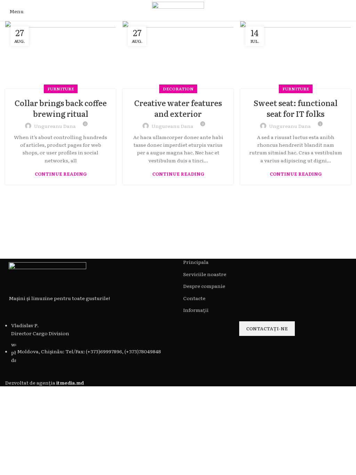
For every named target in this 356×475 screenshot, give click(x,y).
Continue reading (61, 173)
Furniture (60, 89)
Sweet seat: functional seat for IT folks (295, 108)
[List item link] (89, 342)
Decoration (178, 89)
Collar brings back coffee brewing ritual (61, 108)
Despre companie (204, 286)
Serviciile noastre (204, 274)
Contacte (194, 298)
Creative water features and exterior (178, 108)
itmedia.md (70, 382)
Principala (196, 262)
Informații (196, 310)
